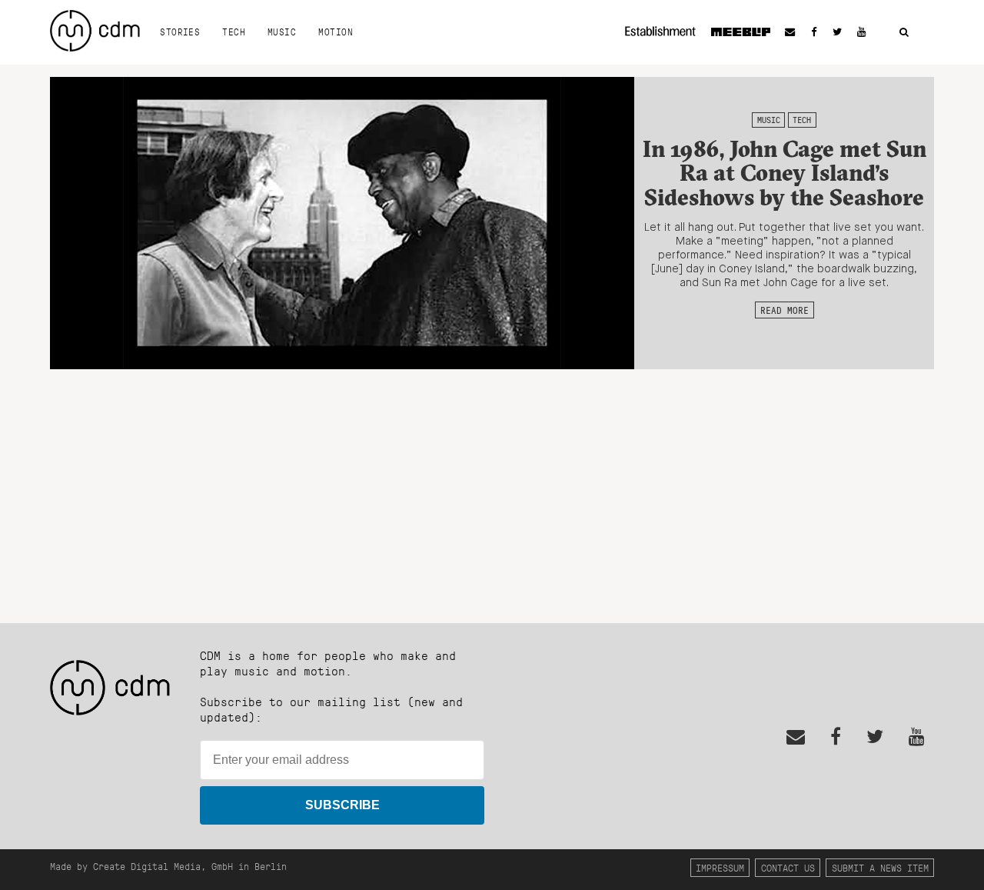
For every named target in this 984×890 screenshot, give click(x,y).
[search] (904, 32)
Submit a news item (880, 867)
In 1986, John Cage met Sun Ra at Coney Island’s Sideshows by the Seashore (784, 173)
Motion (335, 31)
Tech (233, 31)
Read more (784, 310)
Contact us (788, 867)
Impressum (720, 867)
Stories (180, 31)
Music (282, 31)
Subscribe (342, 805)
